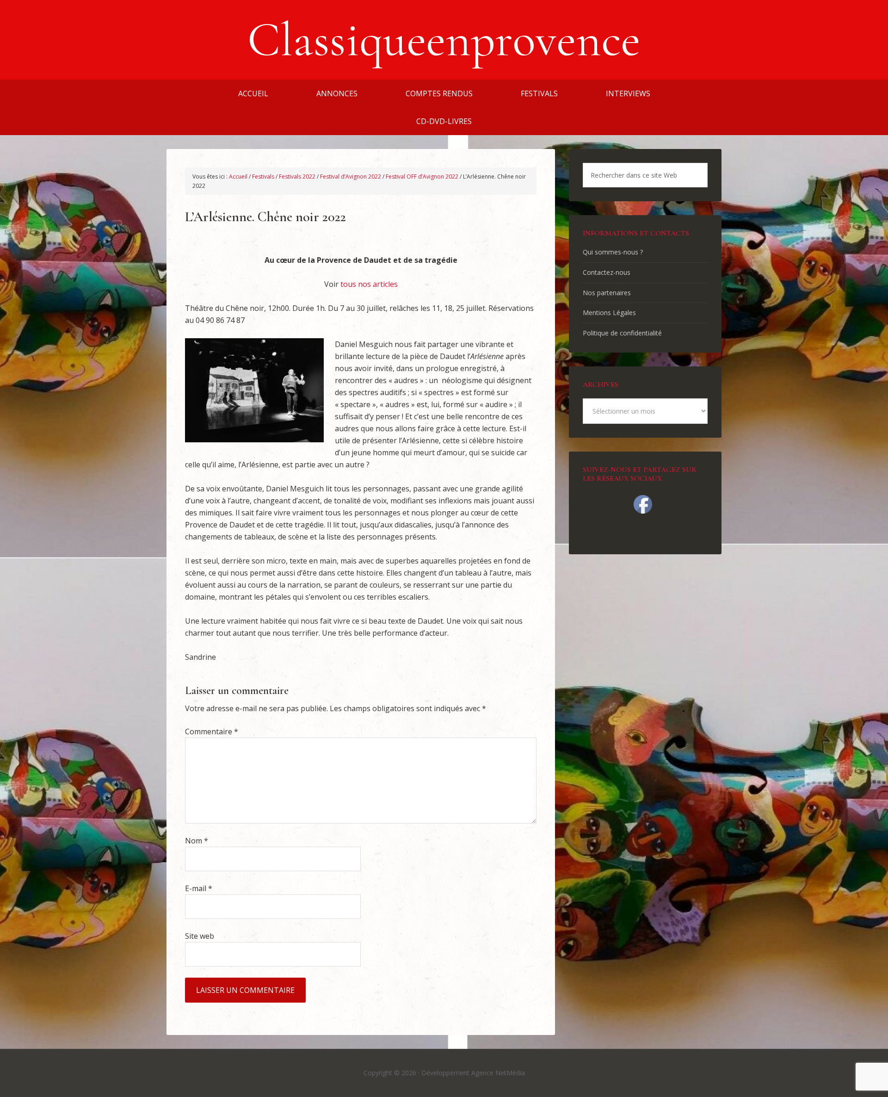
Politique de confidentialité (622, 332)
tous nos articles (369, 284)
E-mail (198, 888)
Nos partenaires (607, 292)
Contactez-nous (606, 272)
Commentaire (211, 731)
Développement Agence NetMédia (473, 1072)
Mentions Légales (609, 312)
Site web (199, 936)
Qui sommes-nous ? (613, 252)
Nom (196, 841)
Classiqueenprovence (444, 40)
